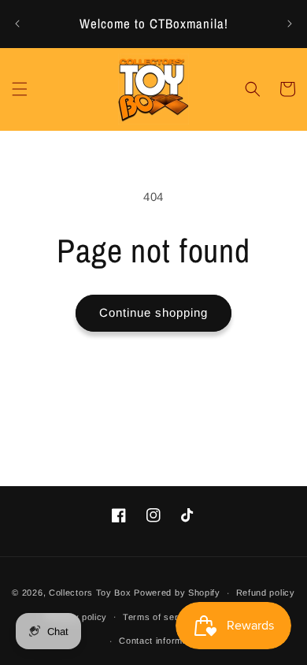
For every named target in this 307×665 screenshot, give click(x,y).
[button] (19, 89)
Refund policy (265, 592)
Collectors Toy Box (90, 592)
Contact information (161, 640)
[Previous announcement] (17, 23)
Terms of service (159, 617)
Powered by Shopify (177, 592)
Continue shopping (153, 312)
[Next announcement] (289, 23)
